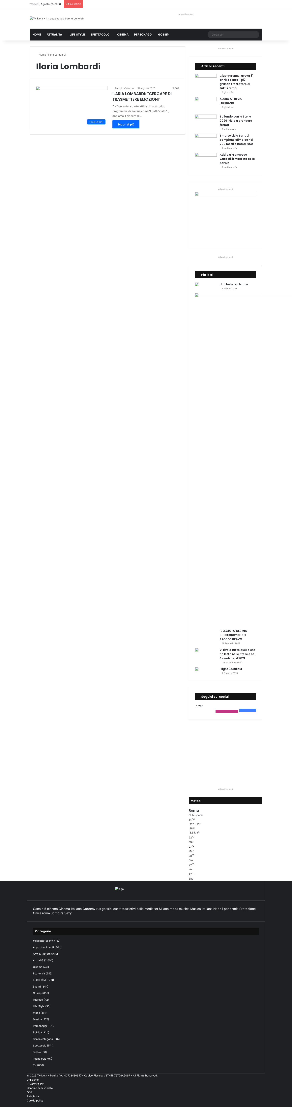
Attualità (54, 34)
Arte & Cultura (41, 953)
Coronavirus (92, 909)
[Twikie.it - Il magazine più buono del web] (57, 18)
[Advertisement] (225, 753)
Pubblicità (33, 1096)
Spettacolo (100, 34)
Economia (39, 973)
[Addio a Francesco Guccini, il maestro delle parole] (206, 160)
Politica (37, 1032)
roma (46, 913)
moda (174, 909)
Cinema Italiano (70, 909)
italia (140, 909)
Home (37, 34)
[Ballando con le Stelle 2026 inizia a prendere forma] (206, 122)
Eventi (37, 986)
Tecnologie (39, 1058)
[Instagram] (255, 1104)
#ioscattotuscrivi (43, 940)
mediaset (151, 909)
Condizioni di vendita (40, 1088)
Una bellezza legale (234, 284)
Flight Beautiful (231, 669)
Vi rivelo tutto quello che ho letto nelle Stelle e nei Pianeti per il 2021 (237, 654)
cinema (52, 909)
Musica (37, 1019)
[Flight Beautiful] (197, 669)
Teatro (37, 1052)
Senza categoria (43, 1039)
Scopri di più (125, 124)
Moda (36, 1012)
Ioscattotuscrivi (124, 909)
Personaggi (143, 34)
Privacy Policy (35, 1083)
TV (34, 1065)
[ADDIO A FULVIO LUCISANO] (206, 104)
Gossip (163, 34)
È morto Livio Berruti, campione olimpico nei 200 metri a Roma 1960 (236, 140)
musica (184, 909)
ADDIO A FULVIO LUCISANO (231, 101)
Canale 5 (39, 909)
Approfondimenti (43, 947)
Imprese (38, 999)
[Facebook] (264, 1104)
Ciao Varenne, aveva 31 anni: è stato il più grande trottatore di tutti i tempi (236, 82)
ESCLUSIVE (40, 980)
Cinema (123, 34)
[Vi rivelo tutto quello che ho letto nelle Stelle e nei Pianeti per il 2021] (197, 650)
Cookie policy (35, 1100)
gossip (107, 909)
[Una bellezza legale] (197, 284)
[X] (261, 1104)
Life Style (77, 34)
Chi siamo (33, 1079)
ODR (29, 1092)
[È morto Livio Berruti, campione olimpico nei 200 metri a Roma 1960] (206, 141)
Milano (164, 909)
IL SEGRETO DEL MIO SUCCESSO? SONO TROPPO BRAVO (233, 635)
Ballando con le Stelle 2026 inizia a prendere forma (236, 121)
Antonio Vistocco (124, 88)
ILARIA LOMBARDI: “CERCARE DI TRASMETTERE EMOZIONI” (142, 96)
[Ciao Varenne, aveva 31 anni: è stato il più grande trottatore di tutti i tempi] (206, 81)
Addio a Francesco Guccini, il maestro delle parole (237, 159)
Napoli (218, 909)
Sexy (68, 913)
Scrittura (57, 913)
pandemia (231, 909)
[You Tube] (258, 1104)
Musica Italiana (201, 909)
